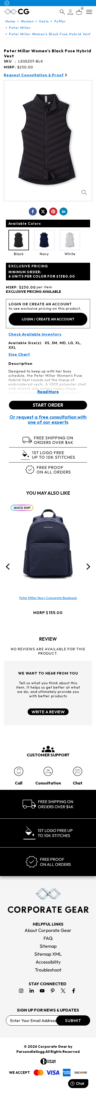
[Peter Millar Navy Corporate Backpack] (48, 544)
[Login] (70, 12)
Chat (77, 783)
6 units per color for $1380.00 (41, 274)
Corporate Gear (52, 1046)
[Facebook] (73, 990)
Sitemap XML (48, 954)
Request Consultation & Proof (34, 75)
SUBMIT (73, 1020)
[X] (63, 990)
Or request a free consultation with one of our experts (48, 420)
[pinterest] (53, 211)
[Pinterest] (52, 990)
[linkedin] (63, 211)
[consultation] (48, 771)
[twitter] (43, 211)
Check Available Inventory (34, 334)
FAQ (48, 938)
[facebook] (33, 211)
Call (18, 783)
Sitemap (48, 946)
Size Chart (19, 354)
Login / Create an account (48, 319)
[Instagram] (21, 990)
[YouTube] (42, 990)
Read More (48, 391)
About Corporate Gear (48, 930)
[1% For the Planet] (48, 1061)
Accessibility (48, 962)
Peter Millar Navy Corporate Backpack (48, 598)
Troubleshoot (48, 970)
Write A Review (48, 711)
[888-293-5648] (18, 771)
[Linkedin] (31, 990)
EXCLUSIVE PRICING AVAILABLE (33, 292)
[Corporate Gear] (48, 900)
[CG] (16, 11)
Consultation (48, 783)
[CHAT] (77, 771)
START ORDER (48, 405)
